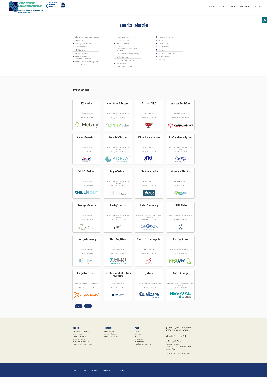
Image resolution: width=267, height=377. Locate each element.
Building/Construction (83, 43)
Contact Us (138, 334)
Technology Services (166, 53)
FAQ (136, 336)
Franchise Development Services (82, 344)
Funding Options (77, 334)
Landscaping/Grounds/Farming (128, 54)
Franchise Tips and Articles (143, 344)
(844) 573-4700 (177, 336)
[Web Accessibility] (264, 20)
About (221, 6)
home (74, 370)
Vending (162, 60)
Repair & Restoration (166, 37)
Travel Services (164, 56)
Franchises (245, 6)
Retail (161, 40)
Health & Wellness (123, 43)
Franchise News (139, 341)
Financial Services (123, 37)
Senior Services (164, 43)
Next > (78, 306)
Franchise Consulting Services (81, 331)
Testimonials (139, 339)
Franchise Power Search (111, 336)
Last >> (88, 306)
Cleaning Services (81, 53)
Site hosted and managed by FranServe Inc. (178, 353)
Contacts (120, 370)
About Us (138, 331)
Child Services (80, 50)
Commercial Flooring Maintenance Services (83, 57)
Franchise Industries (110, 334)
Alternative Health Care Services (87, 37)
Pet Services (121, 63)
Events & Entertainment (84, 65)
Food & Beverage (123, 40)
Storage (162, 50)
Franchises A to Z (109, 331)
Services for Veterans (78, 339)
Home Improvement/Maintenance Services (127, 48)
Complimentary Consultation (80, 341)
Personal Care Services (125, 60)
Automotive (79, 40)
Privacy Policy (171, 349)
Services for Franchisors (79, 336)
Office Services (122, 57)
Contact (257, 6)
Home (211, 6)
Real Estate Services (124, 67)
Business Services (81, 47)
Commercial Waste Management (87, 61)
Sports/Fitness (164, 47)
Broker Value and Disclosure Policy (178, 347)
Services (232, 6)
